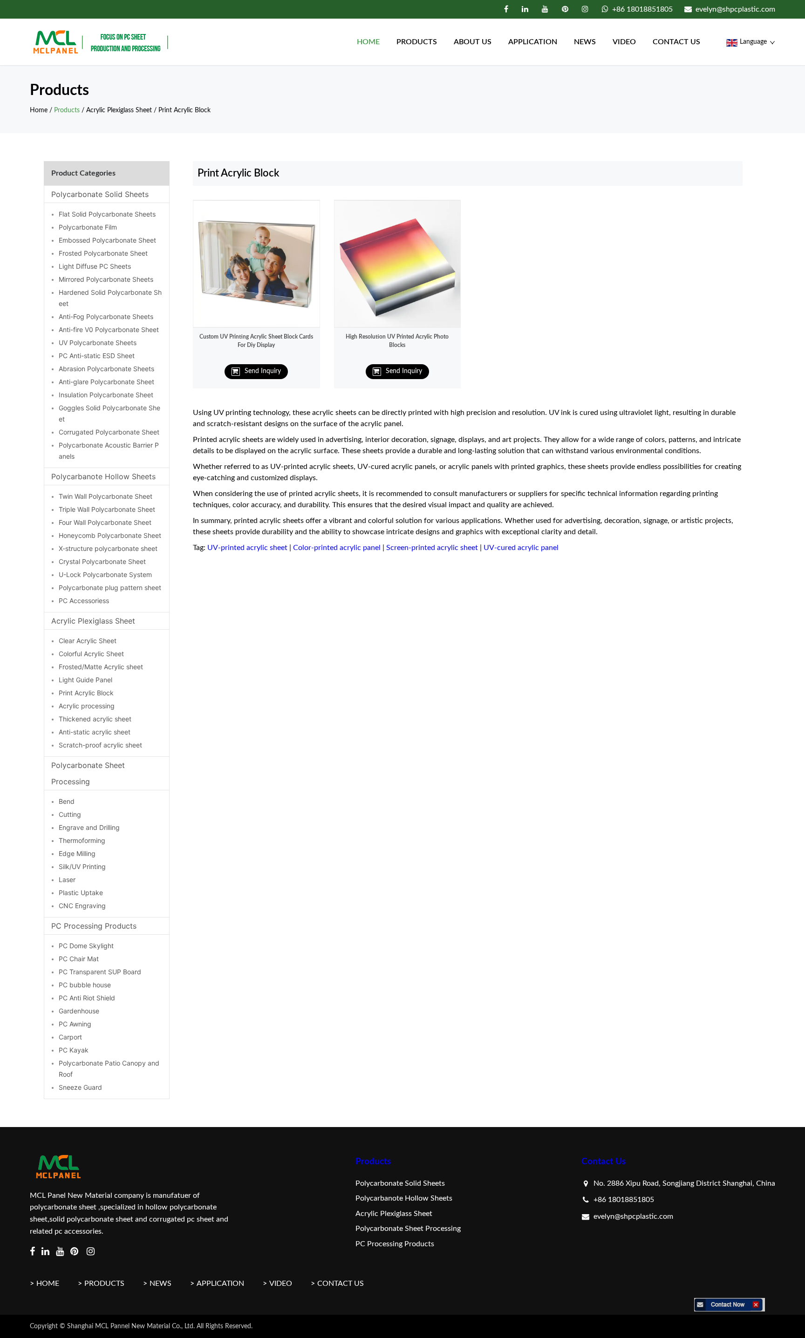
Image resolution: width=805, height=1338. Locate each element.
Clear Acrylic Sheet (87, 641)
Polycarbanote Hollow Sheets (103, 476)
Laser (67, 879)
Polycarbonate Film (88, 227)
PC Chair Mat (79, 959)
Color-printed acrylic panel (337, 547)
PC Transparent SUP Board (100, 972)
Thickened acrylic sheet (95, 719)
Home (368, 42)
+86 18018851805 (642, 9)
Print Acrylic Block (184, 110)
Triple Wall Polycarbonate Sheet (107, 509)
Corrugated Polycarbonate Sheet (109, 432)
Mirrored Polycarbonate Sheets (106, 279)
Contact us (676, 42)
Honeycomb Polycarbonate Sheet (110, 535)
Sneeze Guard (80, 1087)
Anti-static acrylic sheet (94, 732)
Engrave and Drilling (89, 827)
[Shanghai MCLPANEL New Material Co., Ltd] (101, 42)
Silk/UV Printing (82, 866)
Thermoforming (82, 840)
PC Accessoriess (84, 600)
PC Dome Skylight (86, 946)
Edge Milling (77, 853)
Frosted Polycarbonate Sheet (103, 253)
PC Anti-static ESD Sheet (97, 356)
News (585, 42)
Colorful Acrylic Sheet (91, 654)
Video (624, 42)
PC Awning (75, 1024)
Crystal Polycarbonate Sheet (102, 561)
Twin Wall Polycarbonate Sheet (105, 496)
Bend (67, 801)
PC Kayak (74, 1050)
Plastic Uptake (81, 893)
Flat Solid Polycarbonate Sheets (107, 214)
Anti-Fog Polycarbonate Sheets (106, 316)
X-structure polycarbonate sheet (108, 548)
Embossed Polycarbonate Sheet (107, 240)
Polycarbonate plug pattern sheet (110, 587)
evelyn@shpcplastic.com (735, 9)
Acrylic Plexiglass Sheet (119, 110)
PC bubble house (85, 985)
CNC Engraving (82, 906)
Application (532, 42)
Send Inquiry (263, 371)
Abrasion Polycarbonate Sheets (106, 369)
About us (472, 42)
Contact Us (603, 1161)
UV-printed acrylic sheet (247, 547)
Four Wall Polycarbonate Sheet (105, 522)
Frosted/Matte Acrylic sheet (101, 667)
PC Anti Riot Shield (87, 998)
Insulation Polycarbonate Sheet (106, 395)
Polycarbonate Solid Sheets (100, 194)
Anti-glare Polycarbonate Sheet (106, 382)
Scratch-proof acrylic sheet (100, 745)
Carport (70, 1037)
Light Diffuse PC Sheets (95, 266)
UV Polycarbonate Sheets (97, 342)
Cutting (70, 814)
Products (416, 42)
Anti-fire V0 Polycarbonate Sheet (109, 329)
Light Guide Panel (85, 680)
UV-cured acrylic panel (521, 547)
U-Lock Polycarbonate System (105, 574)
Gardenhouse (79, 1011)
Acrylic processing (87, 706)
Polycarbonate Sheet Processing (88, 773)
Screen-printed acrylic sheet (432, 547)
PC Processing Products (93, 925)
